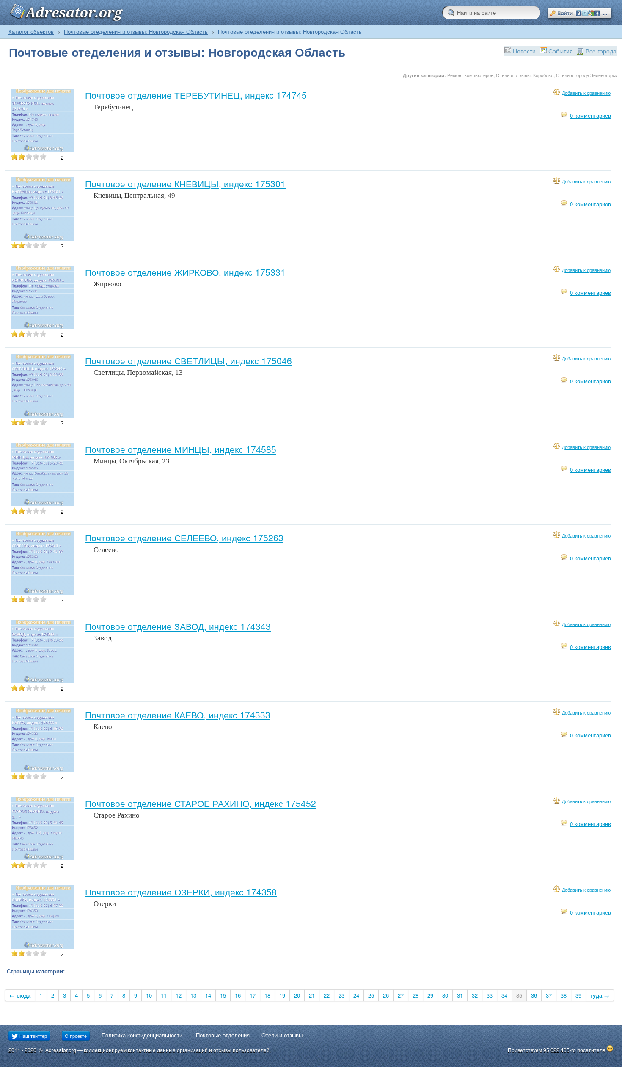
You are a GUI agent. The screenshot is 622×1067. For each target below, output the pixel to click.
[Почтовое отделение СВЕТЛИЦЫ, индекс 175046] (42, 415)
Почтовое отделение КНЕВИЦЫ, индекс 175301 (185, 183)
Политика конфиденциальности (142, 1035)
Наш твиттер (32, 1035)
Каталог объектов (31, 32)
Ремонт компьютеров (470, 75)
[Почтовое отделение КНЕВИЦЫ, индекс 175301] (42, 238)
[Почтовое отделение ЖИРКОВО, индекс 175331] (42, 327)
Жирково (107, 284)
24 (356, 995)
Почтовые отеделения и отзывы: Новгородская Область (136, 32)
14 (208, 995)
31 (460, 995)
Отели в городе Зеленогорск (586, 75)
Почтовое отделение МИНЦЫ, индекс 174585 (180, 449)
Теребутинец (113, 107)
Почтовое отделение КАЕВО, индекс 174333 (177, 714)
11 (164, 995)
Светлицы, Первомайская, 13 (138, 373)
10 (149, 995)
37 (549, 995)
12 (179, 995)
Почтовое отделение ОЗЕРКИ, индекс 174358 (181, 891)
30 (445, 995)
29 (430, 995)
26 (386, 995)
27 (401, 995)
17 (253, 995)
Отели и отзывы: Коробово (524, 75)
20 (297, 995)
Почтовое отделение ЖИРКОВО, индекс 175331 (185, 272)
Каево (103, 727)
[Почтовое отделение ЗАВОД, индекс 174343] (42, 681)
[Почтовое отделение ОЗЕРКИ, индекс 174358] (42, 946)
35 (519, 995)
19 (282, 995)
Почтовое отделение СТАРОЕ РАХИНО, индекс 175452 (200, 803)
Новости (524, 51)
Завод (103, 638)
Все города (601, 51)
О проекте (76, 1035)
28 (415, 995)
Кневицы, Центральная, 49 (134, 195)
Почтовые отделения (223, 1035)
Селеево (106, 550)
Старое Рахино (117, 815)
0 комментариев (590, 115)
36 (534, 995)
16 (238, 995)
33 (490, 995)
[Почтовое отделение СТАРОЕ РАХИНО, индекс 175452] (42, 858)
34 (504, 995)
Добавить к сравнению (586, 92)
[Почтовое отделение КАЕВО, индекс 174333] (42, 769)
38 (564, 995)
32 (475, 995)
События (560, 51)
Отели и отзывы (282, 1035)
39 (578, 995)
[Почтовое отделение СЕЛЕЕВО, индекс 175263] (42, 592)
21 (312, 995)
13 (193, 995)
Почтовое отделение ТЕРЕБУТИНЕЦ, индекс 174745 (196, 95)
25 (371, 995)
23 (341, 995)
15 (223, 995)
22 (327, 995)
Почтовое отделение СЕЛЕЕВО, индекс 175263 (184, 537)
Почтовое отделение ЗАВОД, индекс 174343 (178, 626)
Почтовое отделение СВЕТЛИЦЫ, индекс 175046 (188, 360)
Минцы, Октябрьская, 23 (132, 461)
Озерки (105, 904)
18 (267, 995)
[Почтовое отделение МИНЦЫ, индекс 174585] (42, 504)
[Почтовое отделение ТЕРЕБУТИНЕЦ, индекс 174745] (42, 150)
